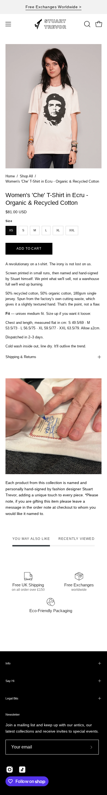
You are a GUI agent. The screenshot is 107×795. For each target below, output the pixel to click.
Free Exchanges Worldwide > (53, 7)
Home (10, 176)
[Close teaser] (72, 788)
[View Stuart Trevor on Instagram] (9, 769)
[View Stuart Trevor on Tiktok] (22, 769)
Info (7, 663)
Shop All (26, 176)
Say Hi (9, 680)
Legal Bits (11, 698)
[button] (87, 24)
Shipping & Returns (20, 357)
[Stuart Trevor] (53, 24)
